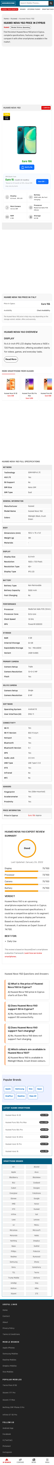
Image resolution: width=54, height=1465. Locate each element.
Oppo (39, 1089)
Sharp (36, 1262)
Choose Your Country (10, 9)
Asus (37, 1172)
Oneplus (36, 1241)
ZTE (36, 1293)
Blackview (36, 1177)
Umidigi (14, 1283)
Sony (14, 1267)
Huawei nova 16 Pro (27, 1144)
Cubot (13, 1188)
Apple (8, 1089)
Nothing (13, 1241)
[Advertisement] (27, 75)
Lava (13, 1219)
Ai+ (13, 1167)
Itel (36, 1214)
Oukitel (36, 1246)
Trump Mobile (13, 1278)
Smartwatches (48, 9)
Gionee (13, 1198)
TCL (13, 1272)
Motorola (13, 1235)
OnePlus (9, 1096)
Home (6, 18)
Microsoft (36, 1230)
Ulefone (36, 1278)
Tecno (36, 1272)
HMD (13, 1204)
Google (36, 1198)
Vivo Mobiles (8, 1371)
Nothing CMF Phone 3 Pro (13, 1407)
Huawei (14, 18)
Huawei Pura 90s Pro (27, 1129)
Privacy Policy (8, 1328)
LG (14, 1225)
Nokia (36, 1235)
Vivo (31, 1089)
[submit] (50, 3)
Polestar (36, 1251)
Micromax (13, 1230)
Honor (36, 1204)
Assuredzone (8, 3)
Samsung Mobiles (10, 1353)
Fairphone (37, 1193)
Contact (6, 1316)
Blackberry (13, 1177)
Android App (8, 1428)
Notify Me (28, 167)
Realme (21, 1096)
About (5, 1322)
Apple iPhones (9, 1347)
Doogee (36, 1188)
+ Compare (46, 108)
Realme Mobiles (9, 1359)
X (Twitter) (7, 1440)
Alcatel (36, 1167)
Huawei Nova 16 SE (27, 1115)
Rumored (36, 1256)
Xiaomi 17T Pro (9, 1392)
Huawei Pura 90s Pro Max (27, 1122)
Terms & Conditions (11, 1334)
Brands (23, 9)
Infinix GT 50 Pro (10, 1414)
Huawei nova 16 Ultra (27, 1137)
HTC (13, 1209)
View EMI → (42, 181)
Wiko (37, 1288)
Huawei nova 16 (27, 1151)
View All (32, 1096)
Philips (13, 1251)
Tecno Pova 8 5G (10, 1385)
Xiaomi (13, 1293)
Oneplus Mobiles (10, 1365)
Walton (14, 1288)
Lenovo (36, 1219)
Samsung (19, 1089)
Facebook (7, 1434)
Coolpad (36, 1182)
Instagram (7, 1452)
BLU (13, 1182)
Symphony (36, 1267)
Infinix (13, 1214)
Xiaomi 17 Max (9, 1400)
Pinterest (7, 1446)
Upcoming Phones (33, 9)
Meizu (36, 1225)
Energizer (13, 1193)
